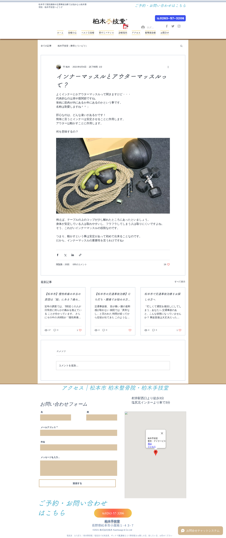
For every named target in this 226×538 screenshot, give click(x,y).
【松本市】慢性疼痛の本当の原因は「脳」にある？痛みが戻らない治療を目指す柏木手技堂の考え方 (63, 297)
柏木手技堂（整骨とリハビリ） (73, 46)
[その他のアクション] (168, 67)
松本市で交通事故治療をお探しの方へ (162, 296)
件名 (43, 442)
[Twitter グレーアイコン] (173, 26)
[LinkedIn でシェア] (72, 254)
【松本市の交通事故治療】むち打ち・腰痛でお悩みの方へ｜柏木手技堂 (113, 297)
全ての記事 (46, 46)
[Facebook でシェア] (57, 254)
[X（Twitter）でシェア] (65, 254)
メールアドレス (48, 427)
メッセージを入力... (50, 457)
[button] (106, 33)
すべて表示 (179, 281)
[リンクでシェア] (80, 254)
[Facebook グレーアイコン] (167, 26)
